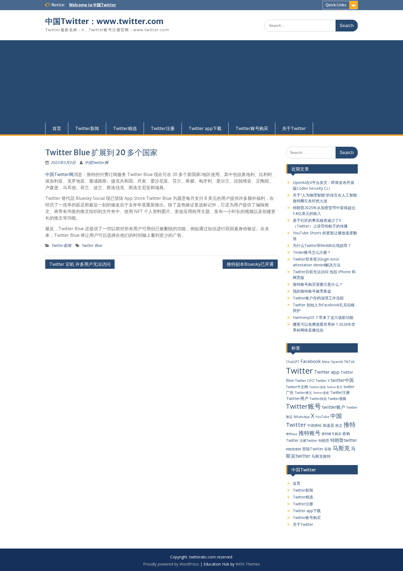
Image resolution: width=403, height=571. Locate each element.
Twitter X (323, 380)
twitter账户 (333, 407)
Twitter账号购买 (251, 128)
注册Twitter (308, 440)
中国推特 (314, 425)
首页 (56, 128)
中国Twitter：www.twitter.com (104, 21)
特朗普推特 (293, 449)
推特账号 (309, 433)
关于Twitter (294, 128)
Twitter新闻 (87, 128)
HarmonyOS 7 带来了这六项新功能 (323, 317)
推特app (291, 434)
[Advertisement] (201, 81)
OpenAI (337, 361)
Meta (326, 361)
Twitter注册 (163, 128)
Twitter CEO (304, 380)
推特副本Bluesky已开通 (250, 264)
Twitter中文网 (297, 386)
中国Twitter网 (96, 162)
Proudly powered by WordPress (171, 564)
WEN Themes (247, 564)
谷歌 (327, 448)
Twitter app (326, 372)
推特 (350, 424)
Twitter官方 (335, 387)
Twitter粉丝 (318, 398)
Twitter (299, 370)
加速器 (328, 425)
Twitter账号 (303, 406)
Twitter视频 (337, 398)
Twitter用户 (297, 398)
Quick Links (335, 4)
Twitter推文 (303, 392)
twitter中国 (342, 380)
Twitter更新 (321, 393)
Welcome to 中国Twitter (92, 4)
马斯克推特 (321, 456)
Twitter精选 (125, 128)
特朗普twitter (343, 440)
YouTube (322, 416)
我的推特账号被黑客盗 (312, 291)
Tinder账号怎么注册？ (312, 252)
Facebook (310, 361)
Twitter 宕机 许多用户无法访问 (79, 264)
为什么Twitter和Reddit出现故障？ (322, 245)
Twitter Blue (92, 245)
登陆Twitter (312, 448)
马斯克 (341, 448)
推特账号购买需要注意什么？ (318, 284)
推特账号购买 (331, 433)
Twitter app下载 (205, 128)
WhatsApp (302, 416)
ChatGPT (292, 361)
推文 (338, 425)
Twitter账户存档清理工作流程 (318, 298)
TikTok (349, 361)
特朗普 (324, 440)
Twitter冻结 (317, 387)
